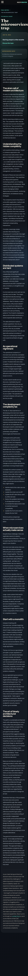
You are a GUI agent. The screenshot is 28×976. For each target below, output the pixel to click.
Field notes (5, 10)
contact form (16, 916)
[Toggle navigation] (2, 2)
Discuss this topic (8, 43)
